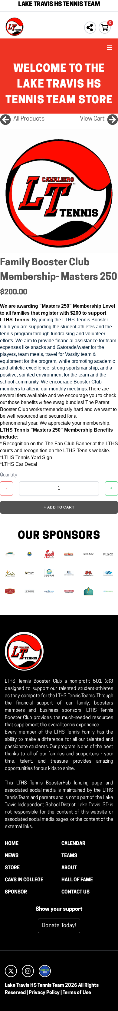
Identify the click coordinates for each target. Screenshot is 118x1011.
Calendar (73, 843)
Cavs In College (24, 880)
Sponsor (16, 892)
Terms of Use (77, 992)
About (69, 868)
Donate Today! (59, 926)
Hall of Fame (77, 880)
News (11, 856)
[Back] (5, 119)
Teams (69, 856)
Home (11, 843)
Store (12, 868)
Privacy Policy (44, 992)
